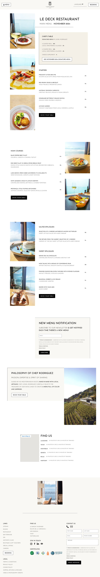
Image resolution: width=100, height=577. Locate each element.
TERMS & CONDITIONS (43, 346)
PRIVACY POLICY (42, 348)
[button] (6, 4)
